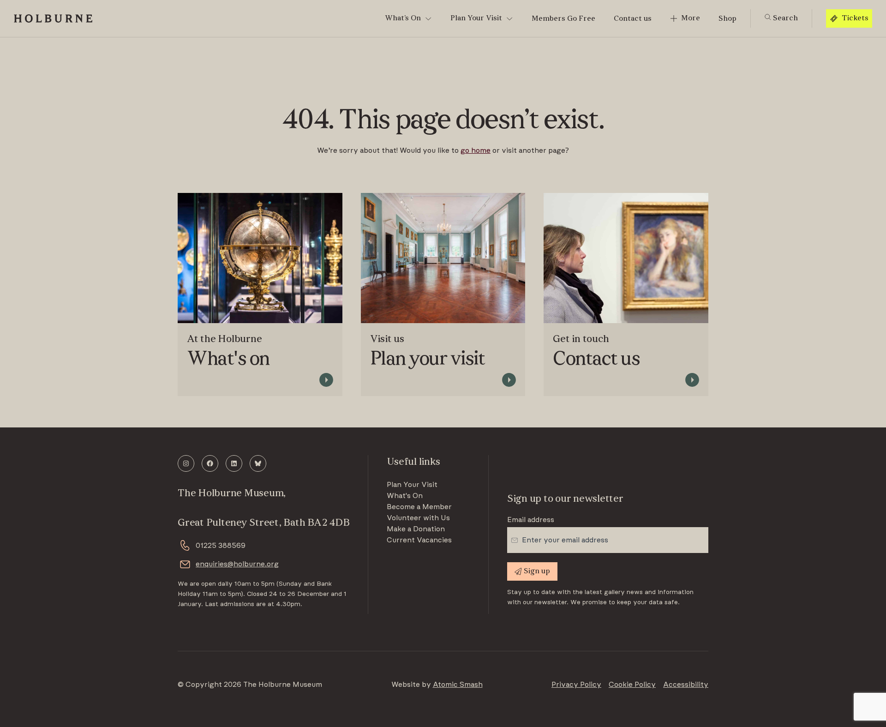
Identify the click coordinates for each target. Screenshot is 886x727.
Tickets (855, 18)
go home (476, 150)
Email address (530, 519)
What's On (405, 495)
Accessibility (685, 684)
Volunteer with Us (418, 518)
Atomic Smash (458, 684)
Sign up (537, 571)
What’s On (403, 18)
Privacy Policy (576, 684)
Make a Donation (416, 529)
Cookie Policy (632, 684)
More (690, 18)
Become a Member (419, 507)
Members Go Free (563, 19)
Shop (727, 19)
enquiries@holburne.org (237, 564)
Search (784, 18)
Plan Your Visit (476, 18)
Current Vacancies (419, 540)
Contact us (633, 19)
